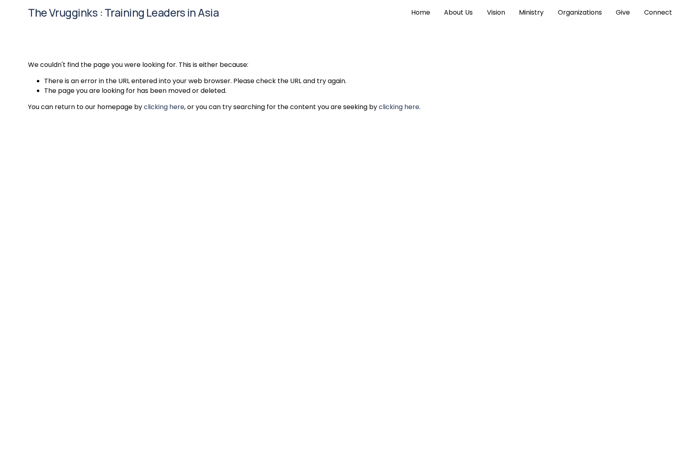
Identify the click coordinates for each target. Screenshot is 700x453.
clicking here (164, 107)
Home (420, 12)
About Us (458, 12)
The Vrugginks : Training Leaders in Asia (123, 12)
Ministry (531, 12)
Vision (496, 12)
